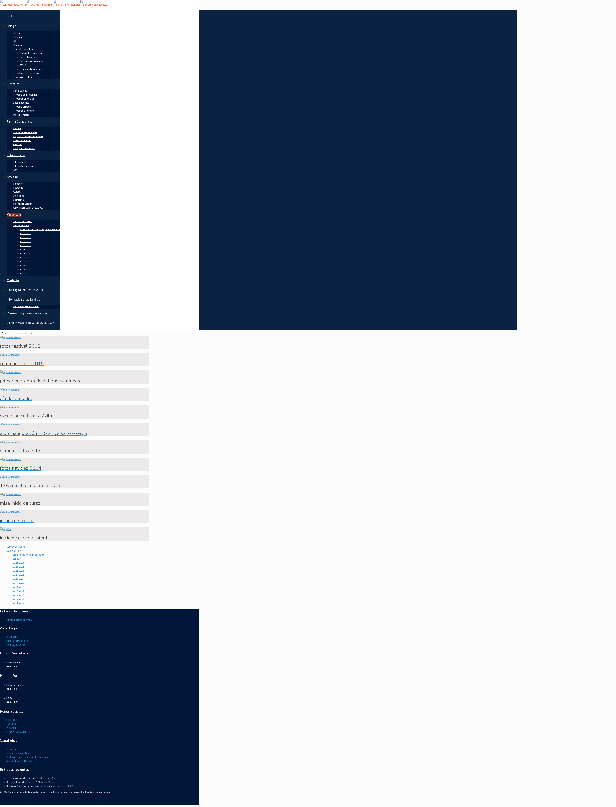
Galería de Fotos (14, 550)
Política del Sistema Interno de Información (28, 757)
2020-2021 (18, 579)
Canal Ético (12, 749)
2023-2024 (18, 566)
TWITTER (11, 724)
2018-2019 (18, 587)
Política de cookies (15, 645)
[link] (32, 333)
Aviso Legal (12, 637)
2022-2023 (18, 570)
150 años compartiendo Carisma (22, 778)
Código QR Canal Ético (17, 753)
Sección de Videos (15, 546)
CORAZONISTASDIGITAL (18, 732)
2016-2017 (18, 595)
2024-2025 (18, 562)
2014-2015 (18, 603)
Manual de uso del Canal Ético (21, 761)
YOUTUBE (11, 728)
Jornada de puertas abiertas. (21, 782)
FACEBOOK (12, 720)
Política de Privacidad (17, 641)
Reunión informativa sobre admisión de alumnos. (31, 786)
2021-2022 (18, 574)
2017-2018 (18, 591)
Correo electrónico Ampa (19, 620)
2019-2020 (18, 583)
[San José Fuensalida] (53, 4)
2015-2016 (18, 599)
